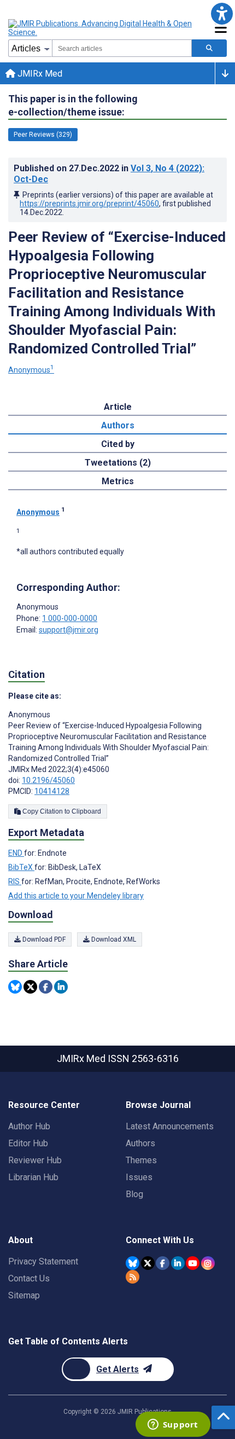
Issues (139, 1177)
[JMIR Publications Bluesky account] (132, 1263)
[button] (221, 13)
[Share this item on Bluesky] (15, 987)
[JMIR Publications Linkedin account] (178, 1263)
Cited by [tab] (117, 444)
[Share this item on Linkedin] (61, 987)
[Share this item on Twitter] (30, 987)
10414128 (51, 791)
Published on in (109, 173)
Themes (141, 1160)
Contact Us (29, 1278)
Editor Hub (28, 1143)
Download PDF (43, 939)
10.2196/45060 (48, 780)
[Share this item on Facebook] (45, 987)
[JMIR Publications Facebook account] (162, 1263)
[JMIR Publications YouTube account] (192, 1263)
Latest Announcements (170, 1126)
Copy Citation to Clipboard (61, 811)
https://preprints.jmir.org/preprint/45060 (89, 203)
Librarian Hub (33, 1177)
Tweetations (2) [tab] (118, 462)
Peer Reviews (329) (43, 134)
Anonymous (31, 369)
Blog (134, 1194)
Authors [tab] (117, 425)
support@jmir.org (68, 629)
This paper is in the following (73, 105)
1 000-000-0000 (69, 618)
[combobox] (122, 48)
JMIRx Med (38, 73)
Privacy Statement (43, 1261)
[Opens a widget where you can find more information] (172, 1425)
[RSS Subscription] (132, 1277)
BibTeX (21, 867)
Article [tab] (118, 407)
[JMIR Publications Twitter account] (148, 1263)
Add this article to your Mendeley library (76, 895)
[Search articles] (209, 48)
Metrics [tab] (118, 481)
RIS (14, 881)
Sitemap (24, 1295)
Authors (140, 1143)
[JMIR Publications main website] (101, 28)
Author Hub (29, 1126)
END (16, 853)
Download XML (113, 939)
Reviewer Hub (35, 1160)
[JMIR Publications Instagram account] (208, 1263)
